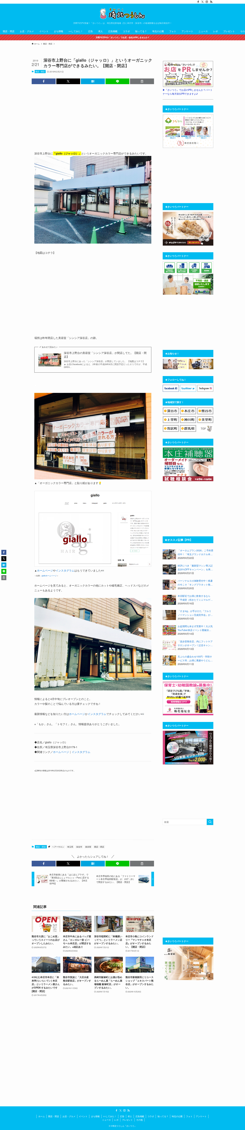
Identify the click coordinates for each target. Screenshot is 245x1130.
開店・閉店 (40, 71)
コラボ (151, 1116)
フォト (189, 1116)
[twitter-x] (202, 2)
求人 (130, 1116)
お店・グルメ (69, 1116)
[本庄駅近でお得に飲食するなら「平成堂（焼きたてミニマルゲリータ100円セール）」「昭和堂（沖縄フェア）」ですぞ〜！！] (169, 600)
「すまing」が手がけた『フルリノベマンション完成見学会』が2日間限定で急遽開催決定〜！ (195, 613)
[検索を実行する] (210, 822)
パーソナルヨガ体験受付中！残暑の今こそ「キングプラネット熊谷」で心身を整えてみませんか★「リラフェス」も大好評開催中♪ (195, 582)
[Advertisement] (93, 117)
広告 (122, 1116)
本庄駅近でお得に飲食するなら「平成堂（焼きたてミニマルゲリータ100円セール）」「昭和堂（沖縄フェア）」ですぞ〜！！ (195, 597)
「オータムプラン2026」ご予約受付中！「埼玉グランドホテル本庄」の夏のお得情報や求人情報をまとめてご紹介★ (195, 552)
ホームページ (45, 570)
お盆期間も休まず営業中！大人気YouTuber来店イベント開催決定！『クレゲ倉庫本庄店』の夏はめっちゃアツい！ (195, 628)
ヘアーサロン (58, 846)
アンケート (201, 1116)
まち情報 (95, 1116)
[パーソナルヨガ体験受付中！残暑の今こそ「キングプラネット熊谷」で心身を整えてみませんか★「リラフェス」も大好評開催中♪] (169, 585)
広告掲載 (140, 1116)
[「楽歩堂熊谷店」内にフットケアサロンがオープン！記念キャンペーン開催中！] (169, 645)
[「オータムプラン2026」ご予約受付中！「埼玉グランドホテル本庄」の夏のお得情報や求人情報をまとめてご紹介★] (169, 554)
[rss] (211, 2)
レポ (116, 1119)
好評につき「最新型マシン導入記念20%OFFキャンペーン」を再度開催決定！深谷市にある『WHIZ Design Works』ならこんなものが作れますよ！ (195, 567)
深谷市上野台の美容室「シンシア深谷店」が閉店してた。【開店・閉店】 (105, 354)
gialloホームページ (49, 575)
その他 (139, 1119)
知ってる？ (163, 1116)
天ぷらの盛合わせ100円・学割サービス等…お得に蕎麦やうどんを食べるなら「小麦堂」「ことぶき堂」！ (195, 658)
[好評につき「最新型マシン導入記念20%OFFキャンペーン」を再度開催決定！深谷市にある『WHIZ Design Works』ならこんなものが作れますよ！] (169, 569)
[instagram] (207, 2)
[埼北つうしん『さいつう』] (122, 13)
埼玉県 (70, 846)
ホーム (41, 1116)
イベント (83, 1116)
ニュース (106, 1119)
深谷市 (79, 846)
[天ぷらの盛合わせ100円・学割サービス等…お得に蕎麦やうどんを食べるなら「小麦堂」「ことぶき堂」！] (169, 660)
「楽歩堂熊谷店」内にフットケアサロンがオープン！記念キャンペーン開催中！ (195, 643)
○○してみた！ (109, 1116)
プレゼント (127, 1119)
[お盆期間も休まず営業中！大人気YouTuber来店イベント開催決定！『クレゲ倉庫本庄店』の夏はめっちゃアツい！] (169, 630)
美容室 (88, 846)
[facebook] (198, 2)
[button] (44, 81)
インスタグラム (65, 570)
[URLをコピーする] (142, 81)
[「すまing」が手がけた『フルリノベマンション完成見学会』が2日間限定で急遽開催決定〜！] (169, 615)
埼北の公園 (177, 1116)
